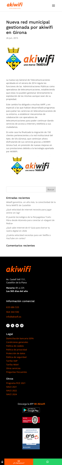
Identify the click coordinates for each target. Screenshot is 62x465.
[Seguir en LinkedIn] (17, 325)
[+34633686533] (47, 462)
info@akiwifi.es (13, 316)
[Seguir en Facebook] (8, 325)
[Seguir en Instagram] (22, 325)
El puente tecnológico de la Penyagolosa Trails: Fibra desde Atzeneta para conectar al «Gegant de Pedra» (30, 220)
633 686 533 (12, 307)
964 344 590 (12, 311)
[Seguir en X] (12, 325)
